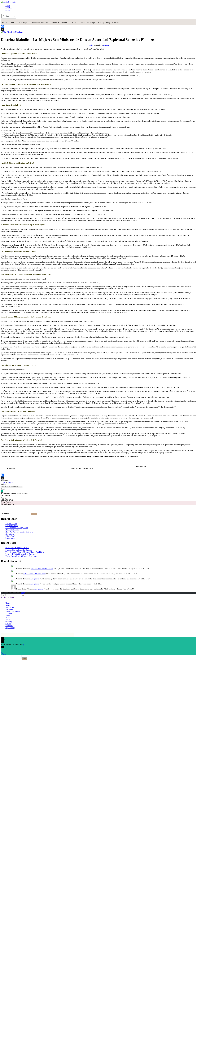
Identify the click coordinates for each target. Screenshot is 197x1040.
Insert (24, 658)
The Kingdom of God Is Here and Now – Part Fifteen (24, 552)
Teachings (23, 22)
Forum (7, 6)
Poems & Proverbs (59, 22)
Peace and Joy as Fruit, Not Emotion (18, 550)
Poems (7, 615)
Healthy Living (104, 22)
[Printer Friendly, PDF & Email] (12, 32)
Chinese (106, 45)
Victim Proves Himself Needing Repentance (21, 556)
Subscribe (9, 626)
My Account (9, 538)
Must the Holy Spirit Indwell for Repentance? (21, 554)
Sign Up (8, 8)
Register (11, 482)
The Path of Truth (7, 597)
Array (23, 593)
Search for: (5, 514)
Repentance (9, 534)
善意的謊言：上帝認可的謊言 (17, 548)
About (11, 22)
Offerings (91, 22)
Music (74, 22)
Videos (82, 22)
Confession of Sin (11, 526)
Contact (115, 22)
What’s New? (10, 536)
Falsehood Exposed (40, 22)
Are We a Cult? (11, 524)
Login (7, 10)
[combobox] (19, 514)
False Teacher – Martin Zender (42, 569)
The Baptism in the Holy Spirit (16, 528)
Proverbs (8, 613)
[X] (98, 29)
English (90, 45)
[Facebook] (98, 26)
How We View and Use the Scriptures (19, 532)
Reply (4, 654)
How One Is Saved (12, 530)
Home (4, 22)
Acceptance (34, 579)
